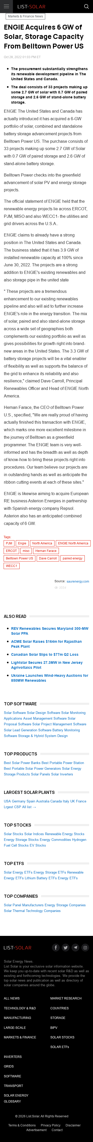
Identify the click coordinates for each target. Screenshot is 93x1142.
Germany (19, 801)
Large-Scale (15, 1028)
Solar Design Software (43, 713)
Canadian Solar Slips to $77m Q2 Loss (45, 654)
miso (26, 551)
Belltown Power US (19, 558)
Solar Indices (34, 834)
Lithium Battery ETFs (41, 878)
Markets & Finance (20, 1037)
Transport (13, 1086)
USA (7, 801)
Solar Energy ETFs (18, 872)
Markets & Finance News (25, 16)
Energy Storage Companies (65, 905)
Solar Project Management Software (59, 724)
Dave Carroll (48, 558)
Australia (42, 801)
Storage (57, 1018)
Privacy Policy (50, 1125)
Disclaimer (73, 1125)
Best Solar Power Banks (22, 763)
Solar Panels (40, 774)
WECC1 (11, 566)
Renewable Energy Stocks (64, 834)
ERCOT (11, 551)
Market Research (66, 998)
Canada (56, 801)
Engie (22, 543)
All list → (29, 807)
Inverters (13, 1057)
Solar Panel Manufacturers (24, 905)
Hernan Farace (46, 551)
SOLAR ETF (59, 1047)
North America (42, 543)
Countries (59, 1008)
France (81, 801)
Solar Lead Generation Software (27, 730)
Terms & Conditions (22, 1125)
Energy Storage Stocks (21, 840)
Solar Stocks (13, 834)
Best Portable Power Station (63, 763)
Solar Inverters (62, 774)
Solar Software (15, 713)
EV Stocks (38, 845)
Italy (66, 801)
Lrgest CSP (12, 807)
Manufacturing (17, 1018)
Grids (9, 1066)
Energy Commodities (55, 840)
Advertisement (36, 1130)
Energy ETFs (68, 878)
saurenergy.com (78, 581)
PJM (9, 543)
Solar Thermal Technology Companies (32, 911)
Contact (57, 1130)
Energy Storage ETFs (50, 872)
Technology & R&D (20, 1008)
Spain (31, 801)
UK (72, 801)
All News (12, 998)
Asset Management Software (45, 718)
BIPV (53, 1028)
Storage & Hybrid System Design (43, 736)
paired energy (72, 558)
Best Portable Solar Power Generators (32, 769)
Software (12, 1076)
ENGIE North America (73, 543)
